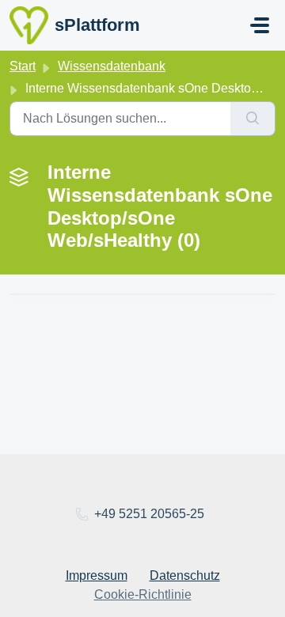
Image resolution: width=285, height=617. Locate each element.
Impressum (96, 575)
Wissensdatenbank (111, 66)
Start (23, 66)
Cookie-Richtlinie (143, 594)
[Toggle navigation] (260, 25)
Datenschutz (185, 575)
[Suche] (253, 118)
